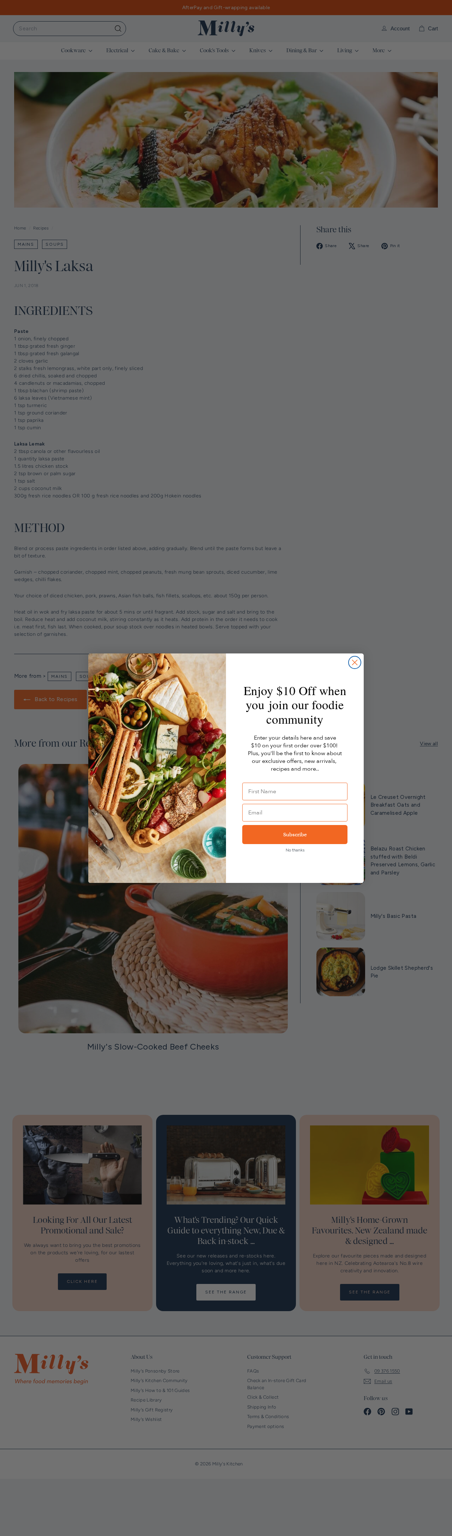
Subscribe (295, 834)
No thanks (295, 850)
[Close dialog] (355, 662)
